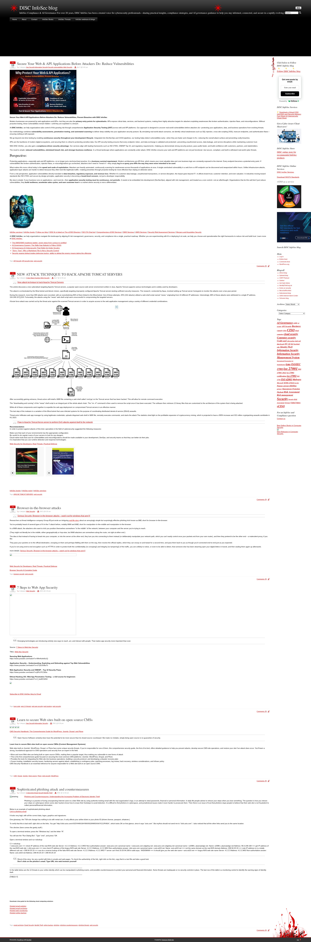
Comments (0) (262, 266)
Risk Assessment (292, 391)
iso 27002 (291, 376)
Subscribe (290, 94)
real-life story (74, 520)
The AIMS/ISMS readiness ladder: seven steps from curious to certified (39, 243)
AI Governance (285, 322)
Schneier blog (284, 298)
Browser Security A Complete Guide (23, 570)
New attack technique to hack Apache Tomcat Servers (40, 282)
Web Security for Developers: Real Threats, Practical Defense (33, 444)
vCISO (281, 406)
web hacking (47, 706)
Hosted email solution (18, 906)
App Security (30, 67)
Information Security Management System (288, 355)
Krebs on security (285, 288)
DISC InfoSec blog (38, 7)
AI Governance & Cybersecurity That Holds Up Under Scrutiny (36, 248)
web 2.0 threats (26, 706)
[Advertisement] (155, 39)
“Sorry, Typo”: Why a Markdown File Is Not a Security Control (35, 251)
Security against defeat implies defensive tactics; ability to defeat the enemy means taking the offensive (51, 253)
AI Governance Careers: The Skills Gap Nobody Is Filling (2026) (36, 245)
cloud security (291, 334)
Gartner (281, 280)
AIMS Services (141, 232)
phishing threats (83, 925)
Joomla (25, 776)
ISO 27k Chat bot (88, 232)
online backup (48, 925)
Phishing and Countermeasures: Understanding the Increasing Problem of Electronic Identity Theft (62, 797)
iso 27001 (291, 368)
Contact (34, 19)
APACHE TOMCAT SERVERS (23, 494)
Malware (297, 379)
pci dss (297, 383)
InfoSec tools (27, 491)
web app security (37, 706)
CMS (15, 776)
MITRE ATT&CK (289, 383)
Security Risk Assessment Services (161, 232)
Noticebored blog (285, 293)
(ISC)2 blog (283, 273)
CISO (291, 330)
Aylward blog (283, 275)
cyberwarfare (291, 341)
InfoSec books (29, 232)
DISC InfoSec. (17, 238)
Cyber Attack (30, 278)
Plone (40, 776)
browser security (19, 574)
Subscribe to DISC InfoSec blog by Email (25, 694)
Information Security (41, 67)
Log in (281, 257)
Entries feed (283, 259)
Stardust (28, 940)
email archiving (19, 925)
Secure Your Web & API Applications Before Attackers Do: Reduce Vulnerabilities (75, 63)
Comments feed (284, 262)
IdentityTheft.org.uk (285, 285)
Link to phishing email (18, 811)
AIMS (295, 323)
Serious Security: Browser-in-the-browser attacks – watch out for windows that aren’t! (53, 516)
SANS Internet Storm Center (288, 296)
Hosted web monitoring (18, 911)
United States (296, 402)
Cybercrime (30, 793)
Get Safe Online (284, 283)
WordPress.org (284, 264)
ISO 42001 (286, 379)
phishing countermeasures (69, 925)
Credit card (281, 340)
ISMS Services (128, 232)
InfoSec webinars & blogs (85, 19)
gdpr (278, 347)
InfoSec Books (47, 19)
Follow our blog (42, 232)
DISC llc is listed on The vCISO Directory (65, 232)
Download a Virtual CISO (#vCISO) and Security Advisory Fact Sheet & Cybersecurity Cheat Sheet (289, 115)
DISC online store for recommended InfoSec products (287, 155)
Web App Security (21, 652)
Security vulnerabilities (55, 67)
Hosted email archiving (18, 908)
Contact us (281, 419)
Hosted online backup (18, 913)
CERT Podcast (284, 278)
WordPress (54, 776)
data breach (280, 344)
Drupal (20, 776)
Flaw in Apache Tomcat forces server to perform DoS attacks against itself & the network (55, 422)
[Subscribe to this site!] (298, 9)
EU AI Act (289, 343)
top (298, 940)
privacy (279, 389)
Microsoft (280, 383)
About (24, 19)
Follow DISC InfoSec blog (288, 71)
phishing (56, 925)
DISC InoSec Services (285, 172)
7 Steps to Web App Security (37, 587)
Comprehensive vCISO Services (109, 232)
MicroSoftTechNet (285, 290)
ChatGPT (279, 331)
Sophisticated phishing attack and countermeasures (53, 789)
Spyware (287, 403)
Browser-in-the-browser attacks (39, 507)
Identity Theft (48, 793)
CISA (285, 330)
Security (282, 399)
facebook (297, 344)
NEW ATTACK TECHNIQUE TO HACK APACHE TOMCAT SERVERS (69, 274)
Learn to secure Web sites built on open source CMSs (55, 719)
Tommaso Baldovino (167, 940)
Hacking (37, 278)
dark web (298, 341)
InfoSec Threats (64, 19)
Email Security (39, 793)
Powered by (283, 101)
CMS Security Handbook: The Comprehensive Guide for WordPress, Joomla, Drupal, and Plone (46, 731)
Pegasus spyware (283, 386)
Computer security (286, 337)
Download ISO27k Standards (288, 177)
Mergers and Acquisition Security (188, 232)
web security (38, 261)
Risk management (285, 395)
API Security (17, 261)
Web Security (67, 67)
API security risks (27, 261)
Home (14, 19)
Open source (32, 776)
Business (296, 326)
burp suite (17, 706)
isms (288, 364)
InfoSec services (16, 232)
